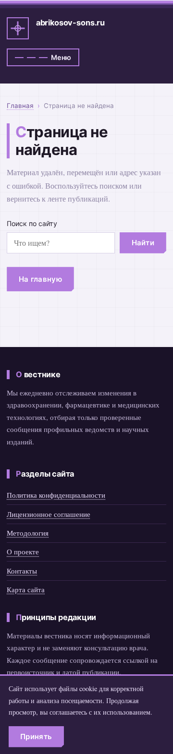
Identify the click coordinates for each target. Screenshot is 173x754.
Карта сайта (26, 589)
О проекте (23, 551)
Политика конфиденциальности (56, 495)
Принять (36, 736)
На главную (40, 279)
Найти (143, 242)
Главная (20, 105)
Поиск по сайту (32, 223)
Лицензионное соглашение (48, 514)
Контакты (22, 570)
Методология (28, 533)
